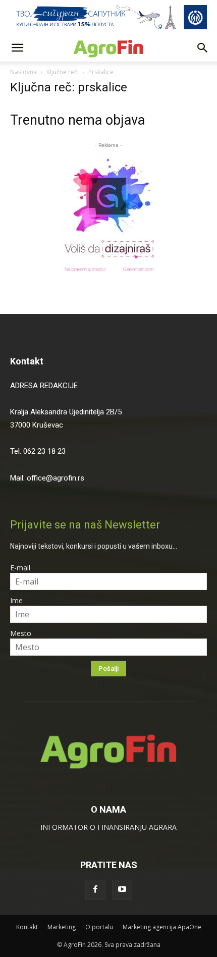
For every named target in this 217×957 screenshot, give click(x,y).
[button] (17, 48)
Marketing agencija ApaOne (162, 927)
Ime (16, 600)
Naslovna (23, 72)
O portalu (99, 927)
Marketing (61, 927)
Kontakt (26, 361)
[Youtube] (122, 890)
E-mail (20, 567)
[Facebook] (95, 890)
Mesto (20, 633)
